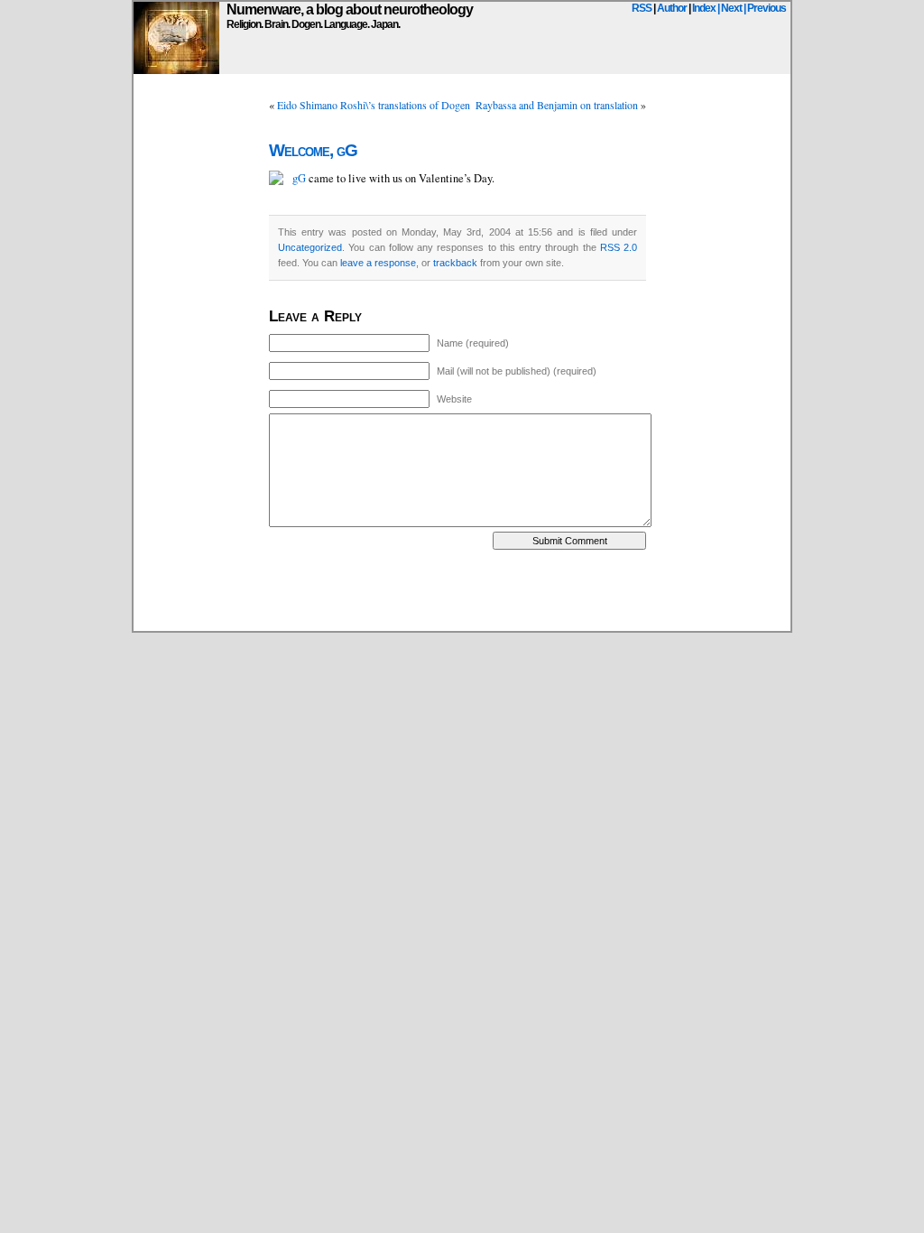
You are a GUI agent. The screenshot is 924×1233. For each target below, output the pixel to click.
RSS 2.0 (618, 247)
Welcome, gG (313, 150)
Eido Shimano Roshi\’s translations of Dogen (373, 104)
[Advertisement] (462, 590)
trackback (455, 262)
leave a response (378, 262)
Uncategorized (310, 247)
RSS (641, 8)
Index (704, 8)
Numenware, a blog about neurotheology (349, 9)
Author (672, 8)
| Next (729, 8)
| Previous (765, 8)
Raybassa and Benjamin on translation (557, 104)
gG (299, 178)
